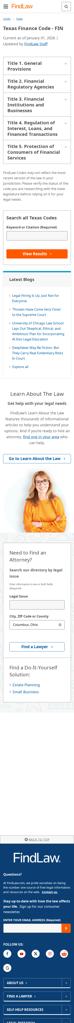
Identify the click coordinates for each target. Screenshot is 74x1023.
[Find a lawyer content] (66, 996)
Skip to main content (37, 4)
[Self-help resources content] (66, 1009)
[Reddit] (64, 954)
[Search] (66, 6)
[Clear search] (60, 624)
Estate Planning (26, 684)
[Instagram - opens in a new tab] (50, 954)
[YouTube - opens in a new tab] (21, 954)
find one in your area (41, 436)
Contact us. (50, 892)
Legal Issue (18, 596)
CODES (6, 18)
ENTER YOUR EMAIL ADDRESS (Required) (32, 920)
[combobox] (37, 604)
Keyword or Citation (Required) (31, 227)
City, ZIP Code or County (29, 616)
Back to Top (39, 839)
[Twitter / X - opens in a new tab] (36, 954)
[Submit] (66, 928)
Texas (19, 18)
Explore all (20, 367)
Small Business (26, 691)
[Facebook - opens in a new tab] (7, 954)
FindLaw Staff (35, 43)
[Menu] (6, 6)
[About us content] (66, 982)
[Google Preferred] (7, 968)
